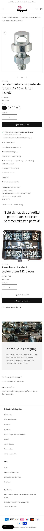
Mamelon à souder (10, 420)
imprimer (7, 482)
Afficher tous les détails (10, 307)
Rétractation (7, 526)
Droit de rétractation (11, 472)
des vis (6, 439)
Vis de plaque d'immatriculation (15, 434)
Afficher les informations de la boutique (17, 138)
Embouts (7, 425)
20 (17, 108)
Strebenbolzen (13, 17)
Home (4, 17)
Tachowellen (8, 449)
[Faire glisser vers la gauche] (17, 77)
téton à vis (8, 415)
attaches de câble (10, 454)
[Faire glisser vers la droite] (26, 77)
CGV (5, 467)
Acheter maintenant (22, 301)
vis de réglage (9, 444)
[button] (2, 8)
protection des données (12, 477)
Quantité (4, 113)
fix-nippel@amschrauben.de (18, 502)
